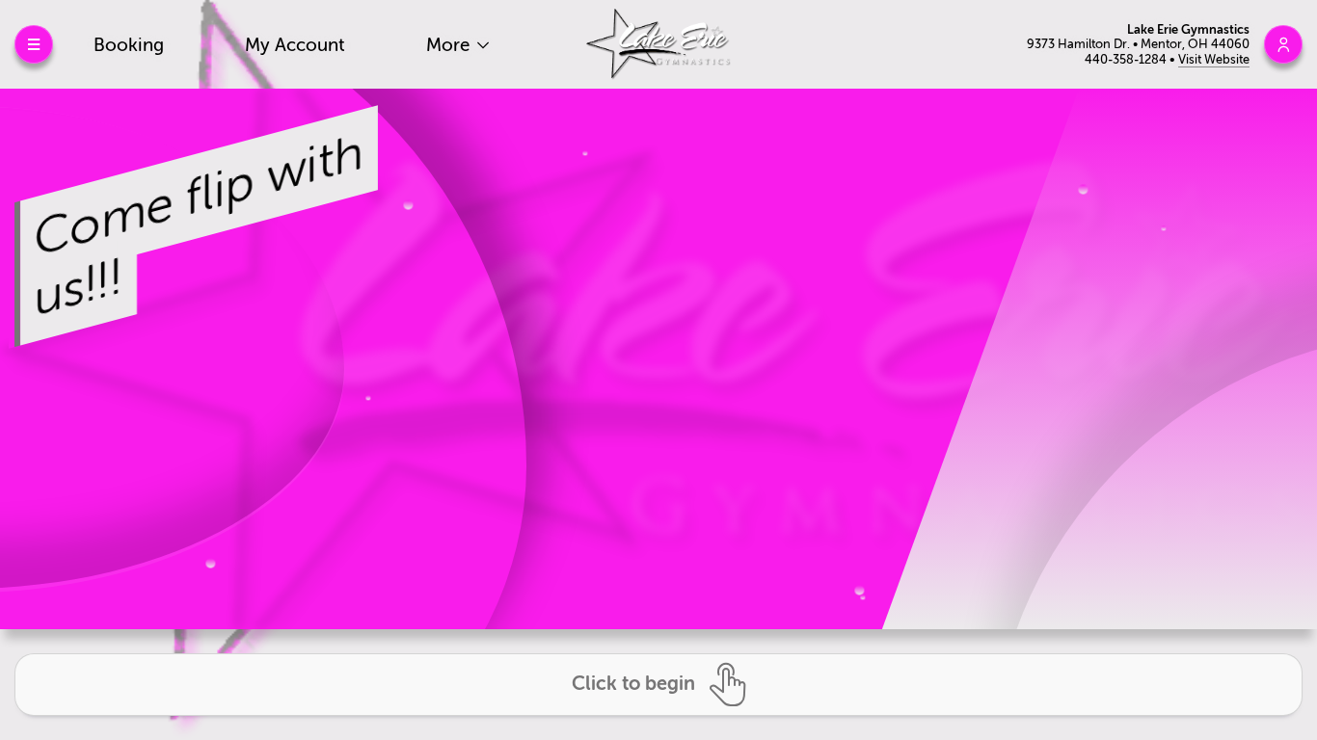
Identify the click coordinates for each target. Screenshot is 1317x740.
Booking (129, 45)
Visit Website (1214, 59)
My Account (295, 45)
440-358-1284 (1127, 59)
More (450, 45)
